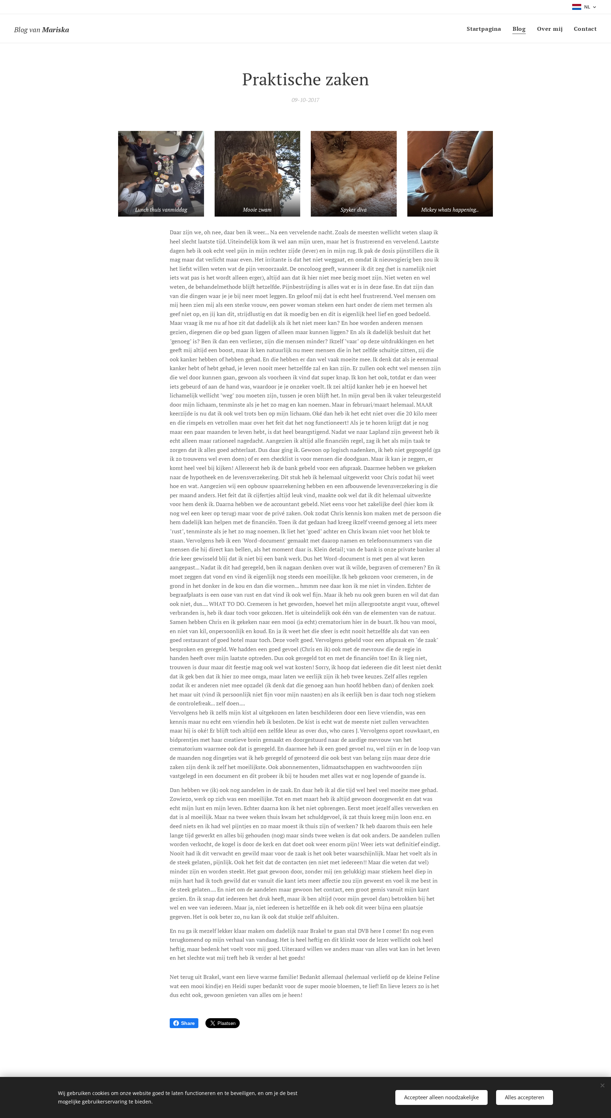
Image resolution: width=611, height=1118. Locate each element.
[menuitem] (486, 29)
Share (188, 1023)
